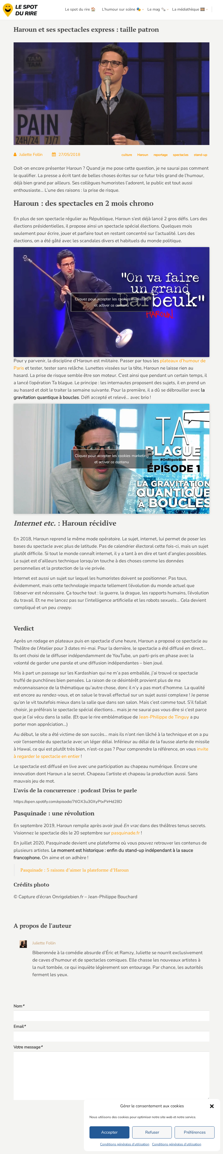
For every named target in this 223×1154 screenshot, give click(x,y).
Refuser (152, 1132)
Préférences (195, 1132)
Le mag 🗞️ (156, 9)
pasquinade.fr (125, 833)
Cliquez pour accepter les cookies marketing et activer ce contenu (111, 302)
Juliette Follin (31, 154)
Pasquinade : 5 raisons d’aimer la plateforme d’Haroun (74, 870)
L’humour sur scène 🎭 (121, 9)
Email (20, 1026)
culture (127, 155)
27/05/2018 (69, 154)
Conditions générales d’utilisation (124, 1144)
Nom (19, 1006)
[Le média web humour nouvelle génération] (20, 10)
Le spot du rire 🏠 (80, 9)
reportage (161, 155)
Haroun (142, 155)
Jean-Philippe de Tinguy (164, 717)
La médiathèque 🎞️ (188, 9)
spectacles (180, 155)
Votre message (28, 1047)
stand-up (200, 155)
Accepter (109, 1132)
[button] (212, 1106)
